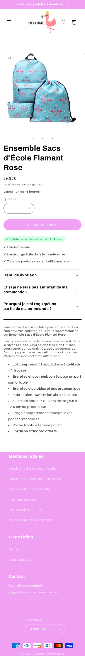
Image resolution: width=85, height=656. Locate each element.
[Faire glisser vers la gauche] (32, 139)
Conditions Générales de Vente (32, 468)
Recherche (17, 549)
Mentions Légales (22, 499)
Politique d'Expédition (25, 510)
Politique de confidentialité (29, 489)
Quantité (9, 199)
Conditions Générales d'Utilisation (35, 479)
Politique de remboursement (30, 520)
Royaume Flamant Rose (48, 654)
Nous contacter (21, 559)
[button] (9, 22)
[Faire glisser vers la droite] (52, 139)
